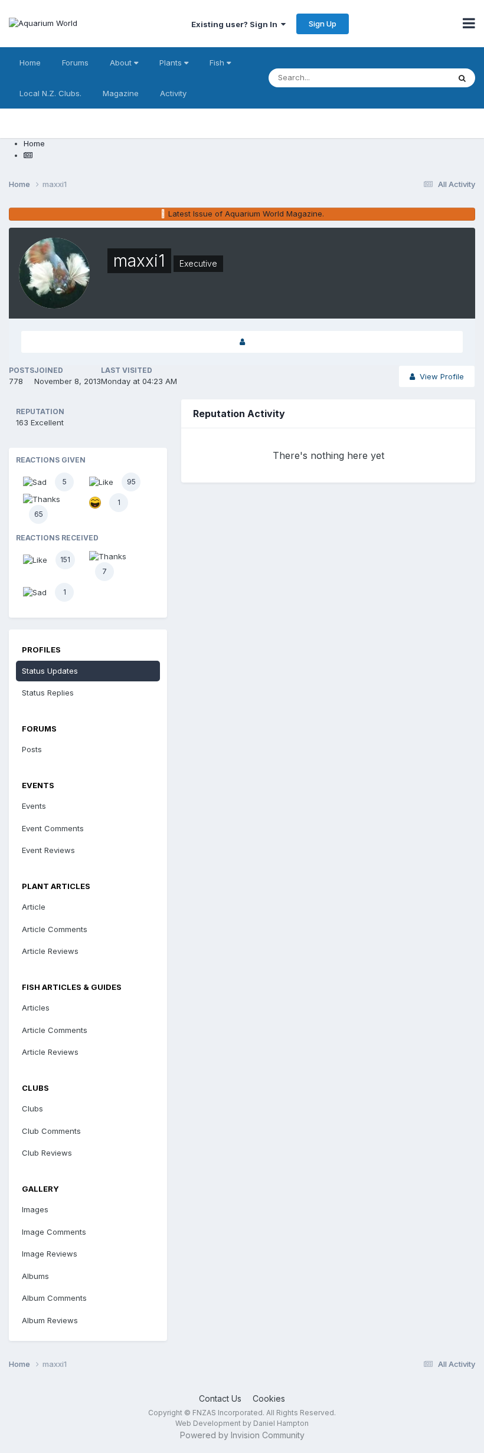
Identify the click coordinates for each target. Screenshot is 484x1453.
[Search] (462, 77)
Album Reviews (50, 1320)
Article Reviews (50, 951)
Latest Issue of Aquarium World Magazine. (246, 213)
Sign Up (322, 23)
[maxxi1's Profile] (242, 341)
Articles (36, 1007)
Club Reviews (47, 1152)
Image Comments (54, 1231)
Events (34, 806)
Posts (32, 749)
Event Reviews (48, 850)
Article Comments (54, 929)
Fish (218, 62)
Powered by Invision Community (242, 1435)
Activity (173, 93)
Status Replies (48, 692)
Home (30, 62)
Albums (35, 1276)
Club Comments (51, 1131)
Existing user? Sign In (236, 24)
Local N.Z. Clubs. (50, 93)
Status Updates (50, 670)
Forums (75, 62)
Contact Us (220, 1398)
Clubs (32, 1108)
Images (35, 1209)
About (122, 62)
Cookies (269, 1398)
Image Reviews (49, 1253)
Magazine (121, 93)
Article (33, 906)
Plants (171, 62)
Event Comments (53, 828)
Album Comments (54, 1298)
